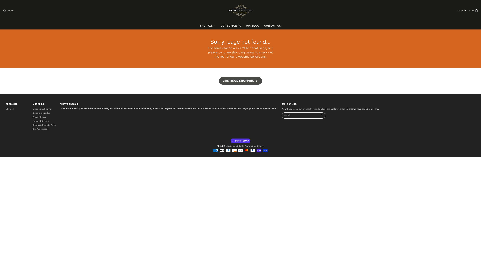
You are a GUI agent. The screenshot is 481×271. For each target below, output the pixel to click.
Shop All (206, 25)
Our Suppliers (231, 25)
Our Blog (252, 25)
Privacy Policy (39, 117)
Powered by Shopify (254, 146)
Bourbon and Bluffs (235, 146)
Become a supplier (41, 113)
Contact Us (272, 25)
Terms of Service (41, 121)
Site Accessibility (41, 129)
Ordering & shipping (42, 109)
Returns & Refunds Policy (44, 125)
